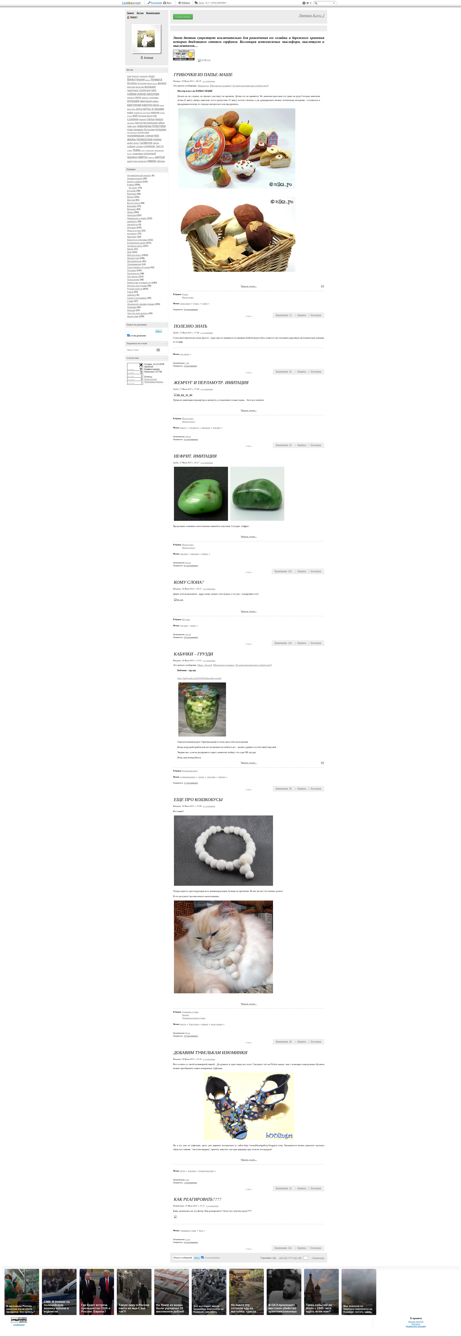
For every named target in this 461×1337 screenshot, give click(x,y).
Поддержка (304, 3)
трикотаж (150, 150)
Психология (133, 279)
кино (156, 105)
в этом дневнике (137, 335)
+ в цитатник (208, 81)
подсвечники (143, 132)
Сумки (130, 301)
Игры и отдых (134, 230)
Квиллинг (131, 237)
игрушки (133, 101)
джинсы (145, 98)
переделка (144, 126)
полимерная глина (140, 135)
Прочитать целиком (221, 85)
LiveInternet (132, 3)
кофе (130, 112)
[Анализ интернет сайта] (204, 60)
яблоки (161, 161)
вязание (150, 86)
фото (201, 1230)
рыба (130, 143)
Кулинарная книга (136, 243)
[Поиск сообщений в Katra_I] (158, 331)
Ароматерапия (134, 178)
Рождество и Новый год (139, 282)
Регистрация (156, 2)
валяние (205, 1024)
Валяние (131, 194)
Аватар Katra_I (146, 38)
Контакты (416, 1324)
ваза (149, 83)
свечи (156, 143)
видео (162, 83)
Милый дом (133, 258)
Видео (130, 197)
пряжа (157, 139)
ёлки (129, 76)
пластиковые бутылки (141, 129)
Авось (201, 2)
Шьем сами (132, 316)
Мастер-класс (134, 255)
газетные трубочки (138, 90)
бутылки (142, 83)
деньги (131, 97)
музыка (142, 115)
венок (154, 84)
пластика (159, 126)
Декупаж (131, 215)
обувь (182, 1171)
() (290, 315)
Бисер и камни (134, 181)
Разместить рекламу (416, 1326)
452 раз (188, 563)
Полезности (133, 273)
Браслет (135, 76)
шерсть (151, 157)
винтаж (131, 87)
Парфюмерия (134, 264)
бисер (147, 80)
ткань (137, 150)
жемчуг (183, 428)
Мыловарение (134, 261)
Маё (129, 252)
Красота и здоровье (137, 240)
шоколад (142, 161)
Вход (169, 2)
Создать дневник (183, 17)
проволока (144, 139)
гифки (132, 94)
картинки (134, 105)
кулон (129, 116)
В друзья (148, 57)
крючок (155, 112)
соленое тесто (153, 146)
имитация (146, 101)
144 (281, 1257)
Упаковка (131, 307)
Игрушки (131, 227)
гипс (154, 90)
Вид (309, 3)
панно (142, 119)
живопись (132, 221)
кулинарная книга (187, 777)
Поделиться (316, 315)
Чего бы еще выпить (137, 313)
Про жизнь (132, 276)
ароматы (144, 76)
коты (139, 109)
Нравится (301, 315)
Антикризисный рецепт (139, 175)
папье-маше (155, 119)
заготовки (211, 777)
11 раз (187, 1239)
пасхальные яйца (153, 122)
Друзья (140, 13)
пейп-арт (131, 126)
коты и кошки (153, 109)
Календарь (319, 1257)
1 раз (187, 363)
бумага (156, 79)
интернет (132, 233)
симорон (131, 295)
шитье (160, 157)
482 (274, 1257)
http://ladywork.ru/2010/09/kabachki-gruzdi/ (199, 678)
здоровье (154, 97)
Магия (130, 249)
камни (155, 101)
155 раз (188, 634)
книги (162, 105)
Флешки (131, 310)
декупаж (153, 94)
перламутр (194, 428)
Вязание (131, 209)
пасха (138, 122)
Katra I (128, 17)
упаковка (137, 153)
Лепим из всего (135, 246)
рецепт (201, 777)
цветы (142, 157)
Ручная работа (134, 289)
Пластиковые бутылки (138, 267)
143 (285, 1257)
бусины (132, 83)
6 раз (187, 1180)
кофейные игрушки (142, 113)
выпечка (139, 87)
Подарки (131, 270)
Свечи (130, 292)
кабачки (221, 777)
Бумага (130, 184)
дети (138, 97)
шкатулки (132, 161)
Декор (130, 212)
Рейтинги (186, 2)
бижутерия (136, 79)
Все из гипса (133, 203)
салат (136, 143)
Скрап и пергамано (137, 298)
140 (299, 1257)
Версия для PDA (415, 1322)
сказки (131, 146)
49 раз (187, 1033)
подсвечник (132, 133)
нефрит (205, 554)
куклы (162, 113)
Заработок (132, 224)
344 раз (188, 437)
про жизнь (184, 354)
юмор (151, 161)
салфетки (146, 142)
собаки (139, 146)
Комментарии (153, 13)
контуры (131, 109)
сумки (129, 150)
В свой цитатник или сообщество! (249, 85)
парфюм (130, 123)
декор (141, 94)
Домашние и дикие (136, 218)
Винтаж (131, 200)
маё (135, 115)
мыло (150, 115)
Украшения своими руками (140, 304)
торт (143, 150)
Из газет (133, 188)
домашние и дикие (188, 1230)
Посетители (150, 379)
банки (152, 76)
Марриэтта (203, 85)
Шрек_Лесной (205, 665)
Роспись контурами (137, 286)
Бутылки (131, 191)
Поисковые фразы (153, 382)
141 (295, 1257)
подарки (160, 129)
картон (147, 105)
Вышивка (131, 206)
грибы (204, 303)
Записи (130, 13)
